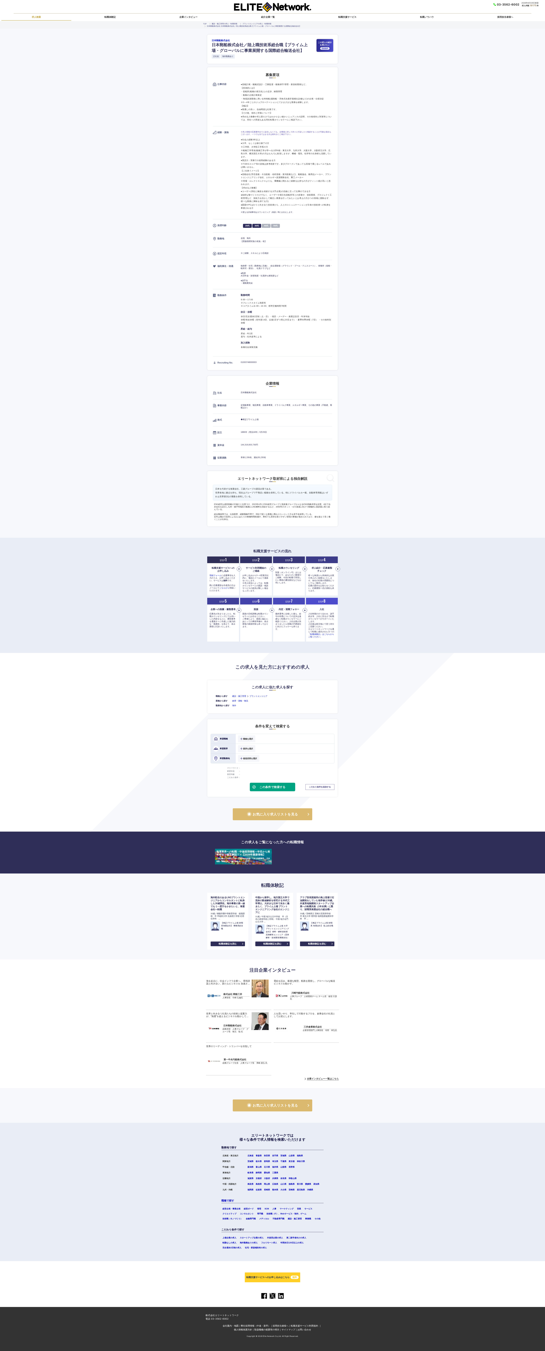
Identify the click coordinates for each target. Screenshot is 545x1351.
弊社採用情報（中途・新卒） (255, 1325)
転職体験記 (110, 16)
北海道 (250, 1155)
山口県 (283, 1184)
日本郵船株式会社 (221, 40)
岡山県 (267, 1184)
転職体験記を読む (228, 944)
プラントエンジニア (258, 696)
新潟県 (250, 1167)
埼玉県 (275, 1161)
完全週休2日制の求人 (232, 1247)
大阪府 (267, 1178)
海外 (234, 705)
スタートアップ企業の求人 (252, 1238)
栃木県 (259, 1161)
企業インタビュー (188, 16)
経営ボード (249, 1209)
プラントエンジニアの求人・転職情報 (256, 24)
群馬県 (267, 1161)
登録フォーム (215, 575)
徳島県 (292, 1184)
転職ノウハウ (427, 16)
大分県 (283, 1190)
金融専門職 (251, 1218)
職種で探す (227, 1200)
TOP (205, 24)
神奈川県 (301, 1161)
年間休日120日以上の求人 (292, 1242)
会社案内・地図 (231, 1325)
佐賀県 (259, 1190)
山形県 (292, 1155)
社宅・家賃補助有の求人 (256, 1247)
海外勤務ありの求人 (249, 1242)
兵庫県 (275, 1178)
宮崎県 (292, 1190)
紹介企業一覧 (268, 16)
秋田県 (267, 1155)
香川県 (300, 1184)
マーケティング (287, 1209)
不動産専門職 (278, 1218)
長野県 (292, 1167)
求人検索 (36, 16)
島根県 (259, 1184)
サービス (308, 1209)
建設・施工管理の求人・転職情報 (224, 24)
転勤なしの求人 (229, 1242)
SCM (267, 1209)
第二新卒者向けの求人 (296, 1238)
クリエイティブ (229, 1214)
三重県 (275, 1172)
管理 (259, 1209)
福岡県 (250, 1190)
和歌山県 (293, 1178)
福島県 (300, 1155)
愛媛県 (308, 1184)
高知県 (316, 1184)
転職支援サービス (347, 16)
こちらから (224, 588)
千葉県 (283, 1161)
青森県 (259, 1155)
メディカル (264, 1218)
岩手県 (275, 1155)
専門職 (260, 1214)
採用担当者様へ (505, 16)
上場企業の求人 (229, 1238)
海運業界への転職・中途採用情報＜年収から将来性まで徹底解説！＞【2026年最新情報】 (243, 856)
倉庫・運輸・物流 (240, 701)
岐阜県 (250, 1172)
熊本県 (275, 1190)
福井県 (275, 1167)
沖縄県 (310, 1190)
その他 (317, 1218)
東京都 (292, 1161)
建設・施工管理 (239, 696)
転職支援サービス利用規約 (304, 1325)
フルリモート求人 (269, 1242)
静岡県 (259, 1172)
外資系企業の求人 (275, 1238)
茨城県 (250, 1161)
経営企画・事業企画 (231, 1209)
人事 (274, 1209)
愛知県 (267, 1172)
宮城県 (283, 1155)
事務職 (308, 1218)
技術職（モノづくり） (232, 1218)
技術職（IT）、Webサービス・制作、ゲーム (286, 1214)
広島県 (275, 1184)
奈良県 (283, 1178)
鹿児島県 (301, 1190)
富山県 (259, 1167)
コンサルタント (247, 1214)
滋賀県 (250, 1178)
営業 (299, 1209)
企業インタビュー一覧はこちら (323, 1078)
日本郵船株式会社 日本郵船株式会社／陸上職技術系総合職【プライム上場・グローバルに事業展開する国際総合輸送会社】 (254, 26)
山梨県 (283, 1167)
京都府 (259, 1178)
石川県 (267, 1167)
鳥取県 (250, 1184)
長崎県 (267, 1190)
